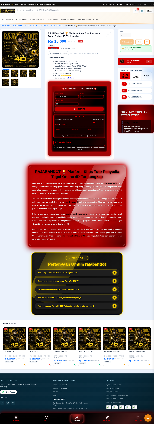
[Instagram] (8, 403)
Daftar (77, 421)
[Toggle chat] (148, 418)
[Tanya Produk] (147, 42)
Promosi (16, 420)
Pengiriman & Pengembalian (117, 395)
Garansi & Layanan (113, 402)
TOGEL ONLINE (136, 4)
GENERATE (79, 109)
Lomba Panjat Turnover (136, 76)
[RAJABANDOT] (7, 11)
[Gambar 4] (32, 73)
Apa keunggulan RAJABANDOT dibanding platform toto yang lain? (66, 306)
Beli (139, 42)
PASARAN (59, 93)
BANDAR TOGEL (122, 4)
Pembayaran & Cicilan (114, 399)
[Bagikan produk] (108, 34)
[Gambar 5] (6, 82)
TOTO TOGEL (21, 19)
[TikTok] (13, 403)
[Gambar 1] (6, 73)
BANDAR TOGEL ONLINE (88, 19)
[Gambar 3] (23, 73)
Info (149, 61)
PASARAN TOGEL (68, 19)
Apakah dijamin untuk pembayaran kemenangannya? (60, 298)
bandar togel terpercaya (76, 214)
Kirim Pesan (10, 392)
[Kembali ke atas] (148, 411)
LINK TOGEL (53, 19)
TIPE (82, 93)
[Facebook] (2, 403)
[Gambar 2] (15, 73)
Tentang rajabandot (60, 385)
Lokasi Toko (57, 392)
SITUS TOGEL (149, 4)
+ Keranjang (127, 42)
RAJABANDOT (108, 4)
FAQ (55, 395)
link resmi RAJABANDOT (74, 236)
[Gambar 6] (15, 82)
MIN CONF (59, 100)
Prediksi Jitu (146, 76)
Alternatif (107, 420)
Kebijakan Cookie (112, 392)
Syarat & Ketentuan (113, 385)
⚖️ (142, 11)
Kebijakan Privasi (112, 388)
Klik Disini (70, 78)
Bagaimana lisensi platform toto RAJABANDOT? (58, 281)
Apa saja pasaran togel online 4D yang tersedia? (58, 273)
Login (46, 420)
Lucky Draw (125, 75)
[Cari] (20, 10)
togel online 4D (72, 202)
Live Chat (138, 420)
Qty (121, 31)
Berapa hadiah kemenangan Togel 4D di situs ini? (58, 289)
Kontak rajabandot (60, 388)
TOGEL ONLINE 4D (37, 19)
